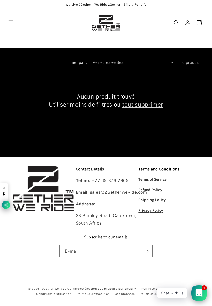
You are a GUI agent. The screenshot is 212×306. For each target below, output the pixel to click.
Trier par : (78, 62)
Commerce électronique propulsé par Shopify (101, 288)
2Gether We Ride (54, 288)
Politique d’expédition (93, 294)
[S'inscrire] (146, 251)
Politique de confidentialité (160, 294)
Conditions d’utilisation (54, 294)
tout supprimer (142, 104)
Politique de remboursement (162, 288)
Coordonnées (125, 294)
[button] (11, 23)
